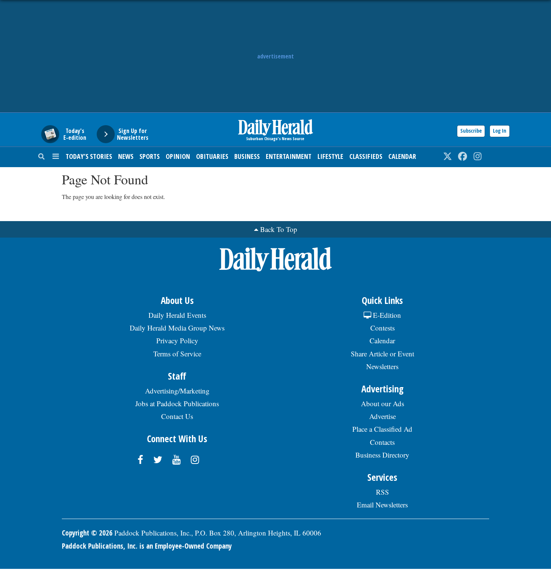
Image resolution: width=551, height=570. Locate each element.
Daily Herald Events (177, 315)
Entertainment (288, 156)
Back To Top (278, 229)
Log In (499, 130)
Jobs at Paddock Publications (177, 403)
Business (247, 156)
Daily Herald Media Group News (177, 327)
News (125, 156)
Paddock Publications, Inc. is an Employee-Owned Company (147, 546)
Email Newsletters (382, 504)
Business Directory (382, 454)
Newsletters (382, 366)
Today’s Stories (89, 156)
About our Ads (382, 403)
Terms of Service (177, 353)
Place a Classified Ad (382, 429)
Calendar (402, 156)
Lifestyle (330, 156)
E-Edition (386, 315)
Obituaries (212, 156)
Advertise (382, 416)
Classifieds (365, 156)
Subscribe (471, 130)
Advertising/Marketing (177, 390)
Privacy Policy (177, 340)
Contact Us (177, 416)
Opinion (178, 156)
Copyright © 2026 (87, 533)
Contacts (382, 442)
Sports (149, 156)
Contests (382, 327)
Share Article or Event (382, 353)
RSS (382, 492)
